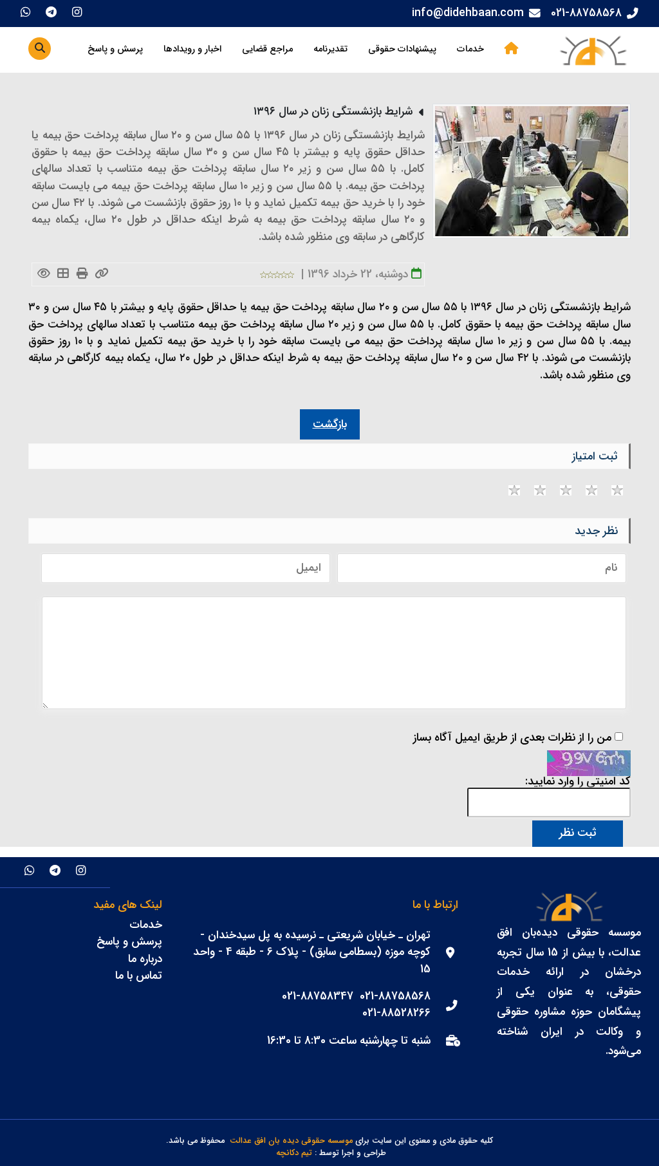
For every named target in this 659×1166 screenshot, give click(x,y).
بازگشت (330, 424)
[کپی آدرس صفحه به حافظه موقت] (101, 274)
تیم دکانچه (294, 1153)
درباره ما (145, 959)
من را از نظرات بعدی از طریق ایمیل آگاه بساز (512, 738)
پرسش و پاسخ (115, 49)
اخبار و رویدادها (192, 49)
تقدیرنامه (330, 49)
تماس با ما (138, 976)
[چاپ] (82, 274)
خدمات (470, 49)
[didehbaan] (593, 50)
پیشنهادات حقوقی (402, 49)
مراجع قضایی (267, 49)
